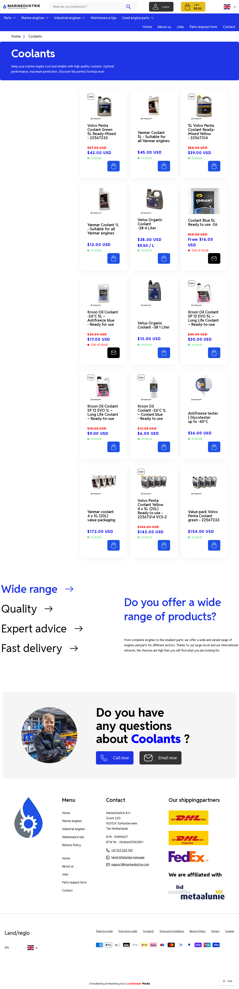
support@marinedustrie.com (130, 864)
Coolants (35, 36)
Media (138, 983)
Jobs (180, 27)
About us (164, 27)
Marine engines (72, 821)
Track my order (104, 931)
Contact (229, 27)
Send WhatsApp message (128, 857)
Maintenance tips (104, 18)
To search (148, 931)
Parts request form (203, 27)
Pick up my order (128, 931)
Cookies (229, 931)
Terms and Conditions (171, 931)
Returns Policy (71, 845)
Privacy (215, 931)
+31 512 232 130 (121, 850)
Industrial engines (73, 829)
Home (147, 27)
